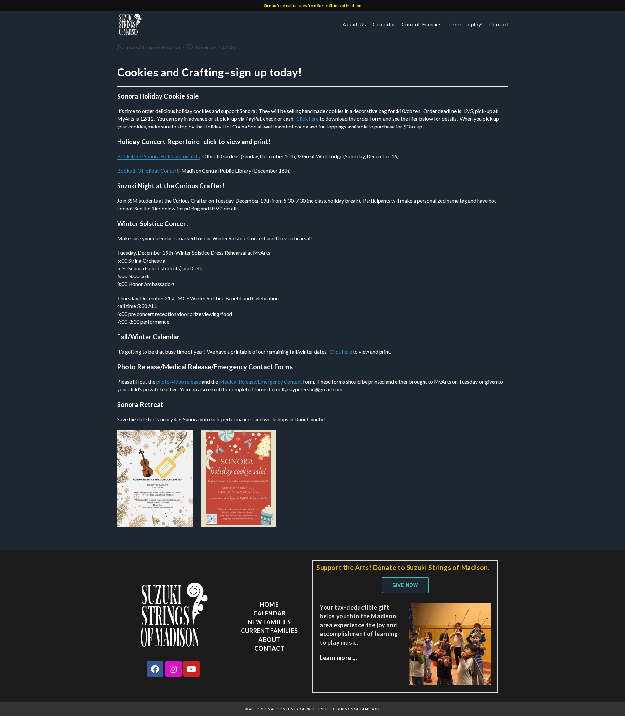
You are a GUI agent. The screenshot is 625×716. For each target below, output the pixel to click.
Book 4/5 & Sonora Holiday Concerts (158, 156)
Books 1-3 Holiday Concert (148, 171)
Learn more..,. (338, 657)
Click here (307, 118)
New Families (269, 622)
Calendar (269, 613)
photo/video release (178, 381)
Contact (269, 648)
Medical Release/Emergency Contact (260, 381)
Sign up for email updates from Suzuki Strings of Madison (312, 5)
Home (269, 604)
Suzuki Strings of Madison (153, 47)
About (269, 639)
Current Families (269, 630)
